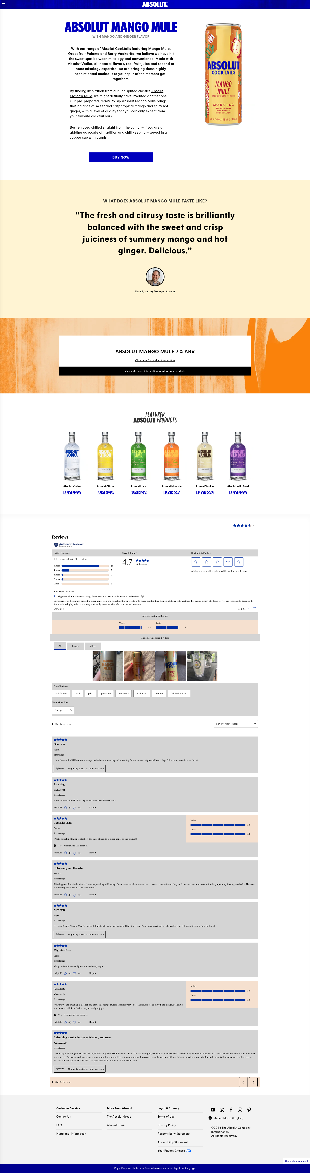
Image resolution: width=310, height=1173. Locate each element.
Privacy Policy (167, 1125)
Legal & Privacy (168, 1108)
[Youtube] (213, 1109)
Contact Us (63, 1116)
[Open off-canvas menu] (3, 4)
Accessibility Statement (173, 1142)
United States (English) (228, 1118)
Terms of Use (166, 1116)
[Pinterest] (249, 1109)
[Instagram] (240, 1109)
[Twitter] (222, 1109)
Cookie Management (296, 1161)
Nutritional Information (71, 1133)
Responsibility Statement (174, 1133)
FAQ (59, 1125)
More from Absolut (119, 1108)
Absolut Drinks (116, 1125)
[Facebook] (231, 1109)
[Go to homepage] (155, 4)
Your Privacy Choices (171, 1150)
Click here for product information (155, 360)
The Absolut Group (119, 1116)
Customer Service (68, 1108)
